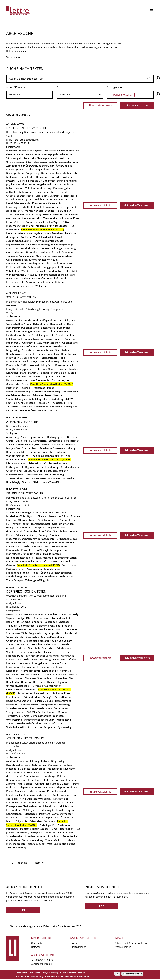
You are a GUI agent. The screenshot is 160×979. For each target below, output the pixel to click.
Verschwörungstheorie (45, 576)
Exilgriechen (39, 768)
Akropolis (11, 320)
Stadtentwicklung (53, 399)
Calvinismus (39, 764)
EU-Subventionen (47, 520)
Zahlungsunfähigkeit (37, 580)
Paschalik (26, 387)
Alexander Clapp (16, 293)
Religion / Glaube (43, 700)
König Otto (47, 365)
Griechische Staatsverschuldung (57, 448)
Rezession (12, 704)
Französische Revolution (61, 768)
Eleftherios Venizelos (18, 335)
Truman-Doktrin (54, 840)
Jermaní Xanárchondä (61, 542)
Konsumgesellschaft (17, 207)
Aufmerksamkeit (61, 618)
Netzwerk (36, 946)
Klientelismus (14, 546)
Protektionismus (58, 463)
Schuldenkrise (52, 568)
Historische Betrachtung (26, 139)
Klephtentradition (67, 787)
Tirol (70, 402)
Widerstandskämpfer (33, 278)
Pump (54, 828)
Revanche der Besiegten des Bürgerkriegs (49, 244)
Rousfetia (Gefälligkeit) (29, 832)
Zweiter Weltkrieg (36, 285)
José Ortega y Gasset (57, 783)
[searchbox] (29, 94)
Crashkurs (21, 440)
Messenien (19, 376)
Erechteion (62, 335)
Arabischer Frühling (56, 614)
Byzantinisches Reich (18, 764)
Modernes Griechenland (20, 225)
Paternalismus (42, 693)
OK (117, 974)
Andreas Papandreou (38, 169)
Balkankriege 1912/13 (28, 512)
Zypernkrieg (64, 727)
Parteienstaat (69, 565)
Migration (48, 376)
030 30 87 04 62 (44, 960)
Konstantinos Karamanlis (46, 203)
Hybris (21, 651)
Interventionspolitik (17, 361)
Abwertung (12, 437)
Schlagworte (114, 87)
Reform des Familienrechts (48, 240)
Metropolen (34, 376)
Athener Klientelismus (25, 738)
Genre (60, 87)
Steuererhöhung (54, 474)
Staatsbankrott (14, 474)
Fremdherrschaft (40, 523)
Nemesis (26, 682)
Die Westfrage (27, 625)
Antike (10, 512)
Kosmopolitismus (30, 670)
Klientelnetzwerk (57, 791)
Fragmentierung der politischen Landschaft (53, 633)
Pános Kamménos (16, 463)
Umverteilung (14, 719)
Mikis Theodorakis (47, 218)
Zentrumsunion (15, 285)
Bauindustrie (57, 323)
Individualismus (15, 199)
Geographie (32, 636)
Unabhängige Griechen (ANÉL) (23, 482)
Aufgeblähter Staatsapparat (34, 618)
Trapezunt (26, 406)
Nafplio (61, 376)
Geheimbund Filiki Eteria (38, 338)
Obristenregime (60, 380)
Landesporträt (20, 501)
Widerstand (12, 278)
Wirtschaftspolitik (16, 727)
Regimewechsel (15, 244)
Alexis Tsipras (28, 437)
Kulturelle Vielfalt (30, 674)
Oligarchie (21, 821)
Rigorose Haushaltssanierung (41, 467)
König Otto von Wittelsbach (35, 798)
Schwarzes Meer (42, 395)
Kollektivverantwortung (37, 659)
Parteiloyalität (47, 825)
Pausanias (39, 387)
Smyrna (57, 395)
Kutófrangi (42, 550)
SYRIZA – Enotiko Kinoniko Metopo (45, 478)
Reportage (44, 309)
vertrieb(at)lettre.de (41, 963)
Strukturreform (14, 478)
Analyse (10, 603)
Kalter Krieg (52, 361)
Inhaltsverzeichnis (100, 205)
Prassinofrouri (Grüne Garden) (23, 697)
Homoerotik (71, 195)
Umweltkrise (41, 406)
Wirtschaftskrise (53, 723)
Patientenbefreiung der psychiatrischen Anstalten (34, 233)
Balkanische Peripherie (29, 621)
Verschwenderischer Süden (39, 719)
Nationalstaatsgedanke (19, 557)
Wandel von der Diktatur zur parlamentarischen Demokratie (40, 274)
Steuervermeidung (32, 840)
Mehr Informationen (132, 974)
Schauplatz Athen (21, 297)
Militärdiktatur (14, 678)
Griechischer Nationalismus (37, 350)
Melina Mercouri (52, 214)
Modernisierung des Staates (51, 225)
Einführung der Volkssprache (45, 184)
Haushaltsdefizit (15, 452)
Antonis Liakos (15, 123)
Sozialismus (54, 836)
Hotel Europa (68, 353)
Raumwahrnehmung (18, 391)
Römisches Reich (29, 704)
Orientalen (35, 821)
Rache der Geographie (18, 700)
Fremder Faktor (20, 523)
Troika (70, 478)
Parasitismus (25, 693)
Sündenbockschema (17, 572)
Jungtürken (37, 361)
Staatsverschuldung (41, 708)
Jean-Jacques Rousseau (31, 783)
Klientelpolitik (14, 794)
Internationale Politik (53, 357)
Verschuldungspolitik (18, 576)
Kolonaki (34, 365)
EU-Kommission (38, 440)
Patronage (12, 828)
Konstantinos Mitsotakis (35, 802)
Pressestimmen (123, 946)
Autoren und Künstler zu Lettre (131, 943)
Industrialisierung (54, 779)
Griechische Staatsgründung (32, 535)
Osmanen (29, 689)
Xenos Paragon (14, 580)
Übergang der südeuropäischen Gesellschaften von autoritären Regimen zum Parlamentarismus (39, 259)
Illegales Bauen (38, 542)
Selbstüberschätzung (56, 470)
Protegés (47, 697)
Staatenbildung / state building (23, 399)
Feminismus (42, 191)
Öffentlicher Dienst (44, 682)
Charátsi (42, 516)
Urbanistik (56, 406)
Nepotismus (52, 817)
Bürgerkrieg (32, 173)
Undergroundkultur (40, 263)
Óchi (23, 459)
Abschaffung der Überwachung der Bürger (30, 165)
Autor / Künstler (15, 87)
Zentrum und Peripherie (42, 727)
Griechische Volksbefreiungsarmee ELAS (28, 346)
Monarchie (61, 678)
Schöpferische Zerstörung (55, 704)
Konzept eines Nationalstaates (23, 806)
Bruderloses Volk (15, 516)
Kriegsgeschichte (26, 369)
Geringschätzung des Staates (49, 527)
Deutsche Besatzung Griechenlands (26, 331)
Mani (23, 372)
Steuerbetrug (61, 708)
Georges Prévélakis (18, 587)
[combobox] (29, 95)
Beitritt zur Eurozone (55, 512)
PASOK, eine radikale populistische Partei (49, 154)
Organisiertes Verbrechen (47, 685)
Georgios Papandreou (18, 527)
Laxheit (47, 674)
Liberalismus (50, 806)
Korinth (10, 369)
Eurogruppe (55, 440)
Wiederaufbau (28, 410)
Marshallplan (58, 372)
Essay (9, 139)
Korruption (27, 550)
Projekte (74, 943)
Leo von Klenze (46, 369)
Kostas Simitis (50, 670)
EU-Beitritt (24, 768)
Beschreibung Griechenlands (22, 327)
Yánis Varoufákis (52, 482)
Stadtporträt (57, 309)
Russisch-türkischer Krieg (46, 391)
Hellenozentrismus (37, 452)
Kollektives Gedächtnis (37, 546)
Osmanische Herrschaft (33, 561)
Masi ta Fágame (52, 553)
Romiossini (12, 248)
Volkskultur (12, 270)
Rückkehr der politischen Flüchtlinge (41, 248)
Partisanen (64, 825)
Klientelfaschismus (17, 791)
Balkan (10, 621)
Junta (29, 199)
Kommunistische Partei (37, 794)
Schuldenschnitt (33, 470)
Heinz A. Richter (15, 734)
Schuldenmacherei (16, 708)
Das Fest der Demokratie (26, 128)
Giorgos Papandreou (52, 636)
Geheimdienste (15, 636)
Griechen (59, 772)
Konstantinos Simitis (62, 802)
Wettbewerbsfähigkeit (29, 723)
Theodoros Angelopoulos (20, 255)
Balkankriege (40, 323)
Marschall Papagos (38, 372)
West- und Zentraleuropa (61, 843)
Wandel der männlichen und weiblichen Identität (49, 270)
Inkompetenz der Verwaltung (42, 655)
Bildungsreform (15, 173)
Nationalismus (14, 817)
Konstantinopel (64, 365)
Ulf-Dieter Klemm (16, 417)
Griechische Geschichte (49, 195)
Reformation (66, 828)
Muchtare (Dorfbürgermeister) (56, 813)
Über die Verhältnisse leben (56, 572)
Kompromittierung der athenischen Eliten (42, 663)
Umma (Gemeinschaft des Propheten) (43, 715)
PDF (23, 910)
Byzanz (31, 516)
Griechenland (59, 191)
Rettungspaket (14, 467)
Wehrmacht (66, 576)
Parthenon (12, 387)
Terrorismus (13, 715)
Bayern (71, 323)
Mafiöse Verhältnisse (65, 674)
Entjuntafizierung (41, 188)
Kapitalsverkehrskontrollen (48, 455)
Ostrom (10, 565)
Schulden (68, 832)
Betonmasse (48, 327)
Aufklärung (32, 761)
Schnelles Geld (53, 832)
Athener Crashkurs (22, 422)
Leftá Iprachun (58, 550)
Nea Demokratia (40, 380)
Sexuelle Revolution (63, 252)
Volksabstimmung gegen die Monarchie (50, 267)
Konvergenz (63, 666)
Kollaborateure (43, 199)
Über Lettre (37, 943)
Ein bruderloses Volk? (24, 493)
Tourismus (12, 406)
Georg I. (58, 338)
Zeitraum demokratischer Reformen (46, 282)
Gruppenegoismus (67, 538)
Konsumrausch (45, 666)
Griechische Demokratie (19, 195)
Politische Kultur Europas (34, 828)
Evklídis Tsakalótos (52, 444)
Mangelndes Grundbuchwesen (23, 553)
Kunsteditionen (78, 946)
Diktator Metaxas (58, 331)
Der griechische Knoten (26, 591)
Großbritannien (32, 776)
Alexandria (25, 320)
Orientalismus (14, 689)
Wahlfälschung (36, 843)
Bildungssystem (56, 437)
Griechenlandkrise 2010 (37, 531)
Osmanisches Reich (17, 384)
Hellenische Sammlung (46, 353)
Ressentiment (63, 700)
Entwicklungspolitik (43, 335)
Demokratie (27, 176)
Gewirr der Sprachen (48, 342)
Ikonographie (34, 651)
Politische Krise (61, 693)
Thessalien (43, 402)
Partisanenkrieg (15, 568)
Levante (62, 369)
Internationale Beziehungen (22, 357)
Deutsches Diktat (59, 516)
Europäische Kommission (47, 629)
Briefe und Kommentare (19, 426)
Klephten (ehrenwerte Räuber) (37, 787)
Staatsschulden (34, 474)
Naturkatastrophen (17, 380)
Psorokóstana (34, 568)
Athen (55, 169)
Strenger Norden (15, 712)
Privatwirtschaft (38, 463)
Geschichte (28, 342)
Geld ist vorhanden (63, 523)
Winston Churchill (48, 410)
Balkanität (51, 621)
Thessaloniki (58, 402)
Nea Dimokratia (44, 557)
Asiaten (10, 761)
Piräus (50, 387)
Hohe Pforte (35, 779)
